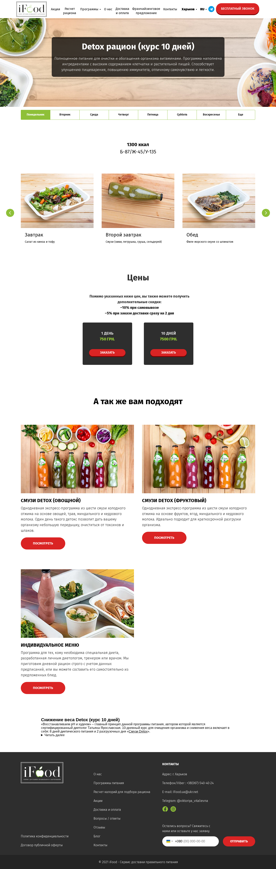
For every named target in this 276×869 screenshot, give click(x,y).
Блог (97, 836)
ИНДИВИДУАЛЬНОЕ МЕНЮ (50, 645)
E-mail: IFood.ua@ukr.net (180, 792)
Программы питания (109, 783)
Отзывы (99, 827)
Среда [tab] (94, 114)
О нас (108, 9)
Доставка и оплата (107, 810)
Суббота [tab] (182, 114)
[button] (237, 8)
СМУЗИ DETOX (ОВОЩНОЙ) (51, 500)
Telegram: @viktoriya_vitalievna (185, 801)
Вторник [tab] (64, 114)
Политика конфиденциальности (44, 836)
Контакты (170, 9)
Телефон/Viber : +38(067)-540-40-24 (188, 783)
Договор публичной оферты (42, 845)
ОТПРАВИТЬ (239, 841)
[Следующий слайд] (266, 213)
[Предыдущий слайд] (10, 213)
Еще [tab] (240, 114)
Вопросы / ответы (107, 818)
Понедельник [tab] (35, 114)
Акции (55, 9)
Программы (89, 9)
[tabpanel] (138, 202)
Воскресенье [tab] (211, 114)
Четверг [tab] (123, 114)
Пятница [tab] (152, 114)
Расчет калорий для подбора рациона (122, 792)
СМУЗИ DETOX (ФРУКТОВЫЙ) (174, 500)
